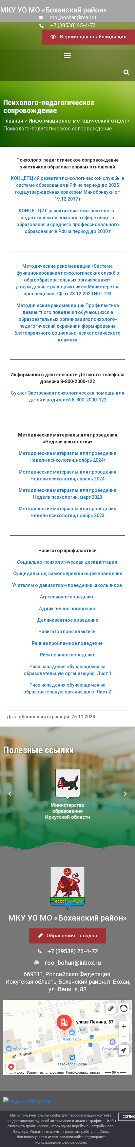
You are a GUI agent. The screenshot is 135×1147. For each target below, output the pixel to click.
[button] (67, 54)
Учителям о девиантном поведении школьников (67, 585)
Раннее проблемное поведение (67, 643)
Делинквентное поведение (67, 620)
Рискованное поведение (67, 654)
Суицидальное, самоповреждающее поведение (67, 573)
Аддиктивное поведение (67, 608)
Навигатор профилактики (67, 631)
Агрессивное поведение (67, 596)
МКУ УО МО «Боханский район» (53, 10)
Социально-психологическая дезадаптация (67, 562)
